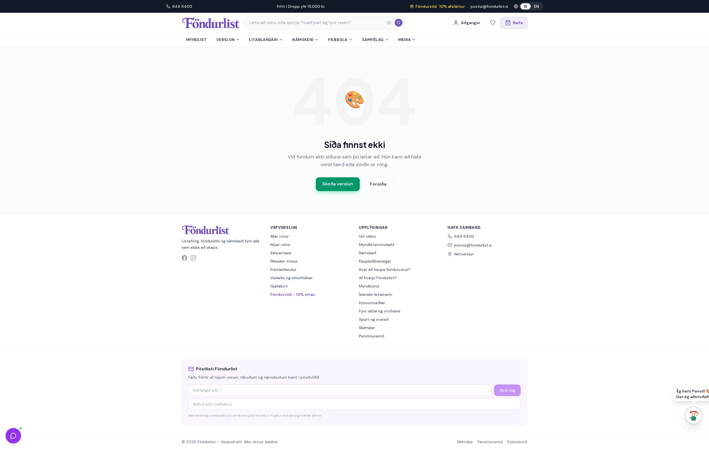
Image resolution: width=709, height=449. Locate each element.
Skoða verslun (337, 184)
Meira (404, 39)
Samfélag (373, 39)
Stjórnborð (517, 441)
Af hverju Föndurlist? (378, 277)
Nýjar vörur (280, 244)
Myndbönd (369, 286)
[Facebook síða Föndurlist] (184, 258)
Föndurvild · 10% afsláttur (440, 6)
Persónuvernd (371, 335)
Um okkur (367, 236)
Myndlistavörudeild (376, 244)
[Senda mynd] (389, 23)
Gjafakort (279, 286)
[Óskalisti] (492, 22)
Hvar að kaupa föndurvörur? (384, 269)
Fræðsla (337, 39)
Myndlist (196, 39)
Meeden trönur (284, 261)
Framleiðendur (283, 269)
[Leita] (398, 23)
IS (525, 6)
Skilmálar (367, 327)
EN (536, 6)
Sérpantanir (281, 252)
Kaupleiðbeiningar (375, 261)
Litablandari (263, 39)
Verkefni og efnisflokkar (291, 277)
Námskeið (303, 39)
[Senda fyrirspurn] (13, 435)
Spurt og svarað (374, 319)
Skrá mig (507, 390)
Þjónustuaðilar (372, 302)
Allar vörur (279, 236)
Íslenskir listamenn (375, 294)
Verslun (225, 39)
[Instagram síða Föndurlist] (193, 258)
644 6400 (182, 6)
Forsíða (378, 184)
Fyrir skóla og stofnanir (379, 311)
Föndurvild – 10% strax (292, 294)
